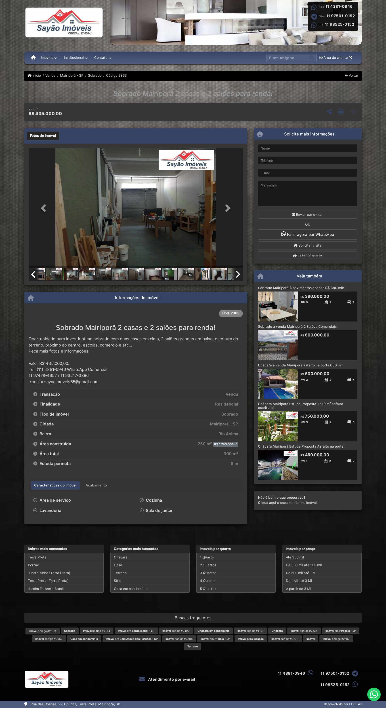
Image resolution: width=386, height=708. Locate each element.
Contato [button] (100, 57)
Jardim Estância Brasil (46, 589)
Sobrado (95, 75)
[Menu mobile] (33, 58)
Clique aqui (267, 503)
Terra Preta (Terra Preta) (48, 581)
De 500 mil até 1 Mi (301, 573)
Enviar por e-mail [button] (309, 214)
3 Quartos (208, 573)
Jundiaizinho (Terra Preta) (49, 573)
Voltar (353, 75)
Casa (118, 565)
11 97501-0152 (340, 16)
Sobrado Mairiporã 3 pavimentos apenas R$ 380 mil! (301, 288)
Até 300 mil (295, 557)
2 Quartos (208, 565)
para (251, 638)
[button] (45, 208)
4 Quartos (208, 581)
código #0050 (49, 638)
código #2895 (179, 638)
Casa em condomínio (130, 589)
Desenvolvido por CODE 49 (343, 704)
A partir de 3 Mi (298, 589)
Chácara (121, 557)
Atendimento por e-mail (171, 679)
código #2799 (284, 638)
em (136, 630)
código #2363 (42, 631)
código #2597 (336, 638)
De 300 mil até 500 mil (304, 565)
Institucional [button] (74, 57)
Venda (50, 75)
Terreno (120, 573)
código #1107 (250, 630)
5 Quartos (208, 589)
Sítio (117, 581)
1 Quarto (207, 557)
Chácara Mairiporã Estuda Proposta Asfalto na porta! (301, 446)
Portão (33, 565)
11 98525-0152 (340, 24)
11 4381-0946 (339, 6)
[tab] (43, 136)
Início (36, 75)
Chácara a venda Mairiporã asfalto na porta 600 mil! (300, 365)
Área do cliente (336, 57)
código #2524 (304, 630)
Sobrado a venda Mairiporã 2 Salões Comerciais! (298, 326)
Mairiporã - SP (71, 75)
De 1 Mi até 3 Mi (299, 581)
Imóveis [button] (47, 57)
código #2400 (176, 630)
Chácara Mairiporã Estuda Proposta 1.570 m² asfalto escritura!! (300, 406)
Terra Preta (37, 557)
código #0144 (96, 630)
